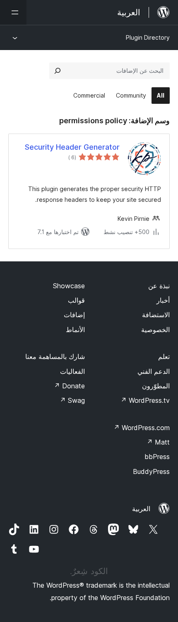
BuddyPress (151, 471)
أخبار (163, 300)
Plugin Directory (148, 37)
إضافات (74, 315)
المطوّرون (156, 386)
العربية (141, 509)
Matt (158, 442)
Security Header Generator (72, 147)
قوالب (76, 300)
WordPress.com (141, 427)
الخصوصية (155, 329)
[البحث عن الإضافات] (57, 70)
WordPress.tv (145, 400)
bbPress (157, 456)
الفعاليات (72, 371)
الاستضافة (156, 315)
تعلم (164, 356)
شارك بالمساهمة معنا (55, 356)
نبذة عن (159, 286)
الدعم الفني (153, 371)
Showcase (69, 286)
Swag (72, 400)
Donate (69, 386)
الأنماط (75, 329)
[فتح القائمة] (13, 12)
